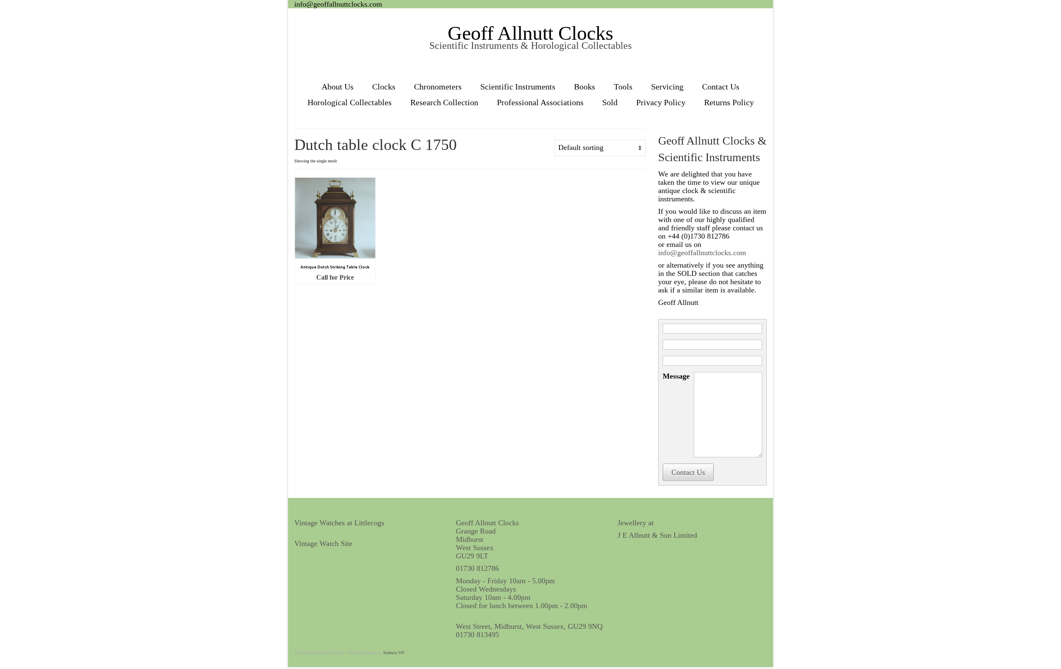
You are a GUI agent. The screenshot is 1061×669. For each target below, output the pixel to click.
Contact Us (688, 472)
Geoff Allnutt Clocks (530, 33)
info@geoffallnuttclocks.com (338, 4)
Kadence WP (394, 652)
